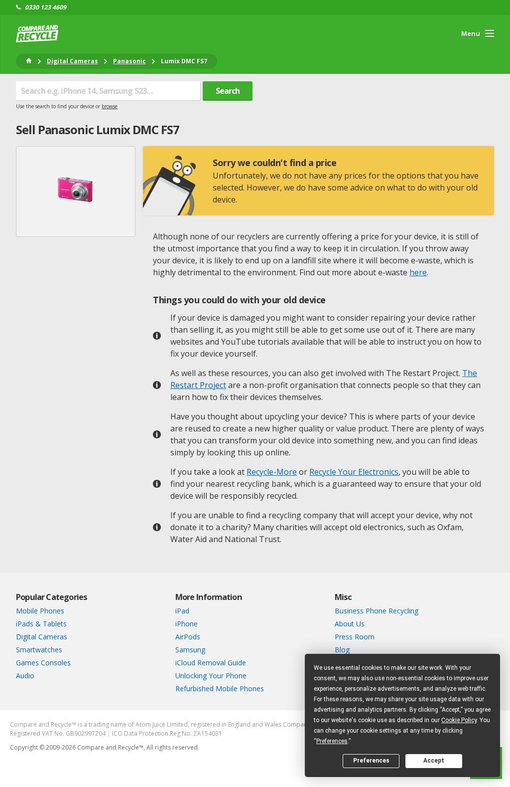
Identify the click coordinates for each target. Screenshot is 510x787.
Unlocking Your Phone (211, 675)
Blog (342, 649)
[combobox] (108, 90)
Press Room (355, 636)
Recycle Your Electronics (353, 471)
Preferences (371, 760)
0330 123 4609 (45, 7)
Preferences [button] (332, 741)
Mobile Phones (40, 610)
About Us (350, 623)
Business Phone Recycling (376, 610)
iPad (182, 610)
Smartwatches (39, 649)
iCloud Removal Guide (210, 662)
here (418, 272)
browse (110, 106)
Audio (25, 675)
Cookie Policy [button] (459, 720)
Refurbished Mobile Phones (219, 688)
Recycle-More (272, 471)
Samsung (190, 649)
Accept (433, 760)
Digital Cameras (41, 636)
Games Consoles (43, 662)
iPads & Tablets (41, 623)
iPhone (186, 623)
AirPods (187, 636)
